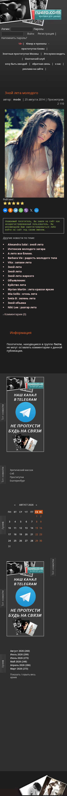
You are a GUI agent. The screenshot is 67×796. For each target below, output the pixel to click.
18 (15, 534)
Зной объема (17, 303)
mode (17, 99)
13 (26, 528)
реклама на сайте (33, 69)
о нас (58, 63)
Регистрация (45, 33)
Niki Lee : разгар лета (22, 307)
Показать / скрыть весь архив (23, 676)
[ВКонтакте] (5, 210)
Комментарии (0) (15, 314)
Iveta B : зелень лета (21, 298)
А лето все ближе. (20, 253)
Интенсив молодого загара (26, 249)
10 (9, 528)
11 (15, 528)
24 (9, 540)
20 (26, 534)
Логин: (5, 29)
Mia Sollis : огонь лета (22, 294)
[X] (31, 210)
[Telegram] (15, 210)
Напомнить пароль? (14, 38)
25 (15, 540)
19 (20, 534)
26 (20, 540)
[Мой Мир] (36, 210)
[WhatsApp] (21, 210)
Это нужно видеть (54, 53)
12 (20, 528)
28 (32, 540)
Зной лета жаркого (21, 276)
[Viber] (26, 210)
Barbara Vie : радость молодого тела (32, 258)
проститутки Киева (32, 48)
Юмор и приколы (36, 43)
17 (9, 534)
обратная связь (41, 63)
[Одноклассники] (10, 210)
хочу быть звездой (16, 63)
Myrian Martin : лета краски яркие (31, 289)
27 (26, 540)
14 (32, 528)
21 (32, 534)
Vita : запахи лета (19, 262)
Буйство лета (17, 285)
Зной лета (15, 267)
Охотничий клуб (35, 58)
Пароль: (39, 29)
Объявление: (16, 280)
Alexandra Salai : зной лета (25, 244)
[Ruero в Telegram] (25, 414)
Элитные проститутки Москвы (21, 53)
